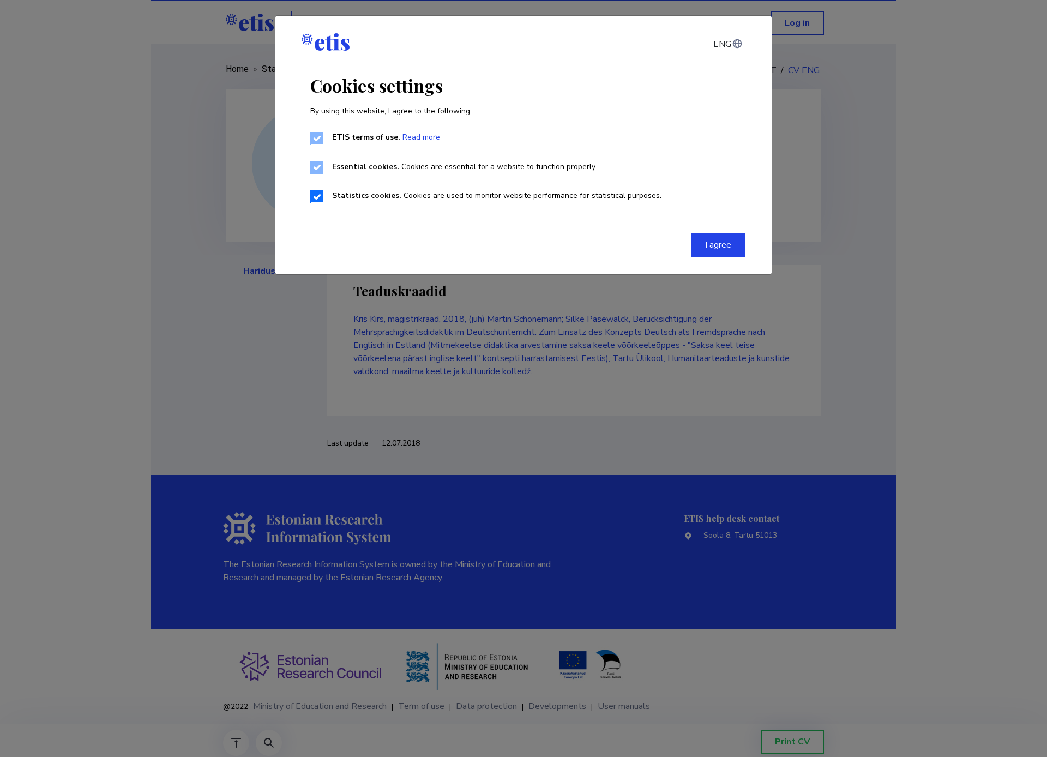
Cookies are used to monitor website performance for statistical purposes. (496, 195)
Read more (421, 137)
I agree (718, 245)
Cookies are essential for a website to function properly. (464, 166)
